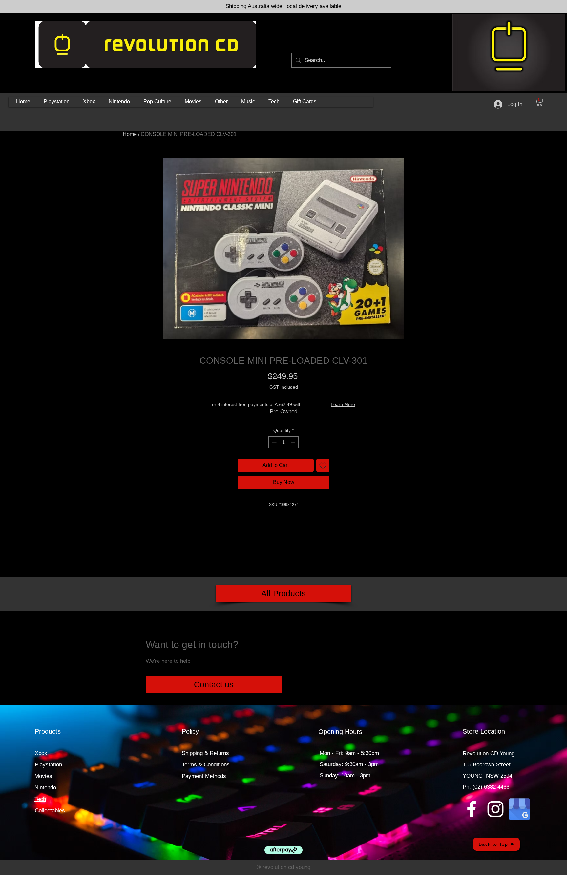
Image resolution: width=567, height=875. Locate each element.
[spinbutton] (283, 442)
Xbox (41, 753)
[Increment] (293, 442)
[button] (56, 101)
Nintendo (45, 787)
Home (130, 134)
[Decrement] (273, 442)
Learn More (343, 404)
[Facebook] (471, 809)
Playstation (48, 765)
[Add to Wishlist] (322, 465)
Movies (43, 776)
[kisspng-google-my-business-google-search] (519, 809)
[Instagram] (495, 809)
